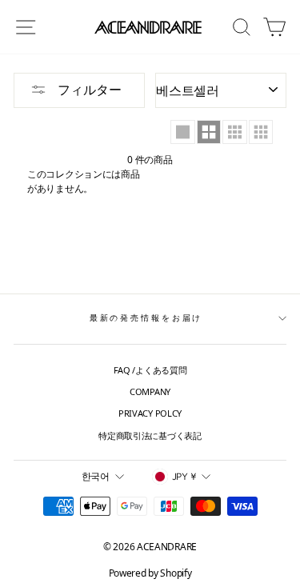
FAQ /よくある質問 (150, 370)
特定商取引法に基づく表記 (149, 435)
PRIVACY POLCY (150, 413)
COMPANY (150, 391)
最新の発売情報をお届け (146, 318)
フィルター (88, 89)
